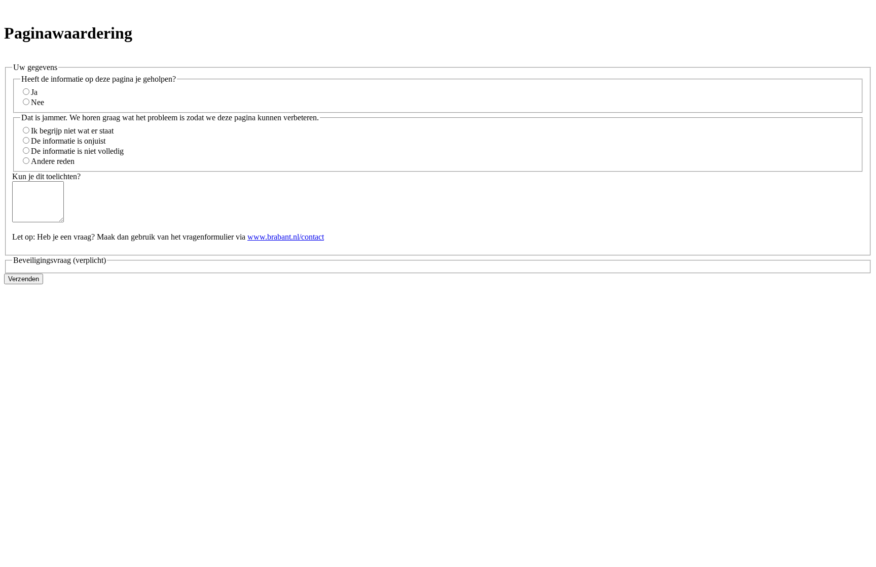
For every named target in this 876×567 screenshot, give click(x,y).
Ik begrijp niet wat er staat (72, 130)
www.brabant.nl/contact (285, 236)
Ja (34, 92)
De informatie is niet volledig (77, 151)
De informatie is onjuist (68, 141)
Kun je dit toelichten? (46, 176)
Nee (37, 102)
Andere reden (53, 161)
